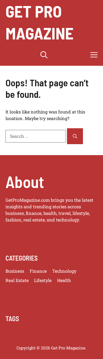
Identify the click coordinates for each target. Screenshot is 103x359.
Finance (38, 271)
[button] (44, 55)
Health (64, 280)
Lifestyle (43, 280)
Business (14, 271)
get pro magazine (39, 22)
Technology (64, 271)
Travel (83, 280)
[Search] (75, 136)
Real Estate (17, 280)
